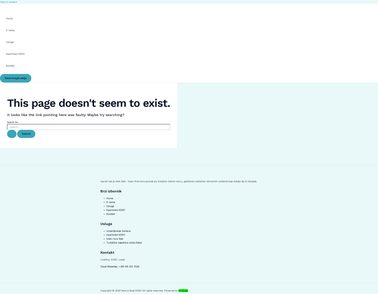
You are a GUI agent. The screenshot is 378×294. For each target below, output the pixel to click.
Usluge (10, 42)
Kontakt (10, 65)
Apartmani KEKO (15, 53)
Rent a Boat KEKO (16, 7)
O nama (10, 30)
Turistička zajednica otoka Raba (124, 242)
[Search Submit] (12, 134)
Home (9, 18)
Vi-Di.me (183, 290)
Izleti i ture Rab (114, 238)
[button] (15, 78)
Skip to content (8, 1)
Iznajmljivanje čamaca (118, 230)
